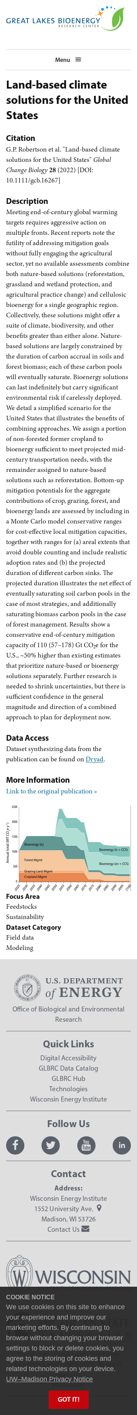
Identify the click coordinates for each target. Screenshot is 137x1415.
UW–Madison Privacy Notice (49, 1379)
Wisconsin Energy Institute (68, 1099)
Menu (62, 59)
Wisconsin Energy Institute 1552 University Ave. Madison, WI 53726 (68, 1208)
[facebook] (15, 1145)
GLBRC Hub (69, 1078)
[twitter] (50, 1145)
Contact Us (64, 1229)
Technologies (68, 1089)
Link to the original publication (49, 791)
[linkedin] (122, 1145)
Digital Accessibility (68, 1058)
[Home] (65, 11)
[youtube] (86, 1145)
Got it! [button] (69, 1399)
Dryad (95, 759)
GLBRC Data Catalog (69, 1068)
